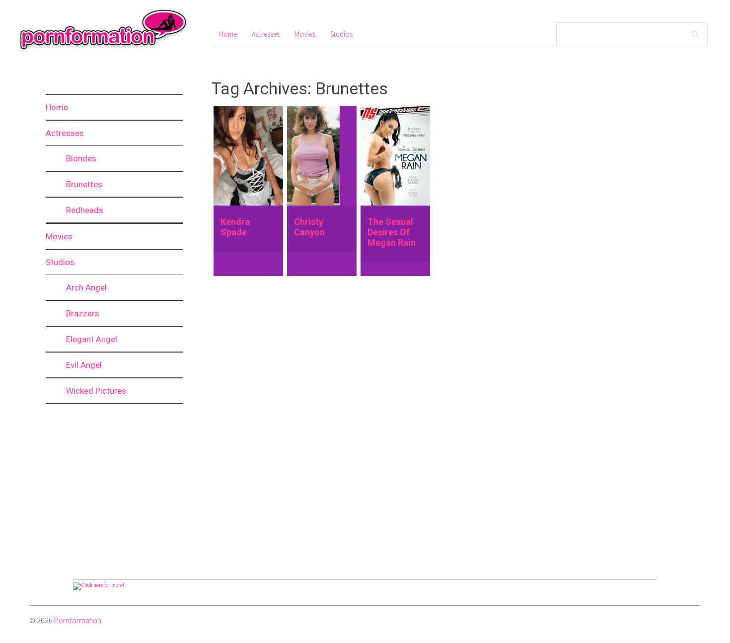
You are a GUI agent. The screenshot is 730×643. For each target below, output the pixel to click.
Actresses (65, 133)
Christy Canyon (309, 226)
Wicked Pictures (96, 391)
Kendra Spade (235, 226)
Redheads (84, 210)
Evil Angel (84, 365)
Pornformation (77, 621)
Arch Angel (86, 287)
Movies (59, 236)
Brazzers (82, 313)
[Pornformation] (98, 52)
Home (57, 107)
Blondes (81, 158)
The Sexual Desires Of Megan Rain (391, 232)
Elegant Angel (91, 339)
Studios (60, 262)
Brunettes (84, 184)
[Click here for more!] (98, 585)
